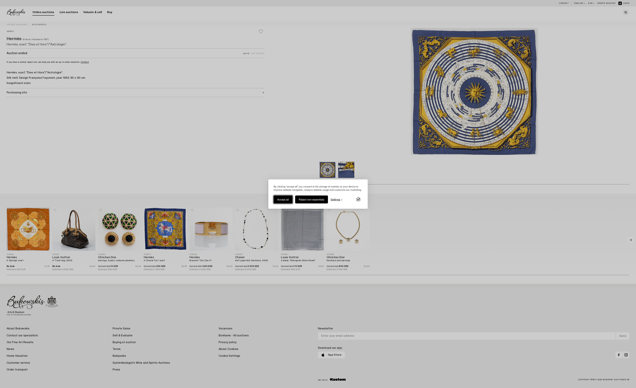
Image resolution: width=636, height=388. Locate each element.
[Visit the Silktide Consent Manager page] (358, 199)
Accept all (283, 199)
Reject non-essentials (311, 199)
